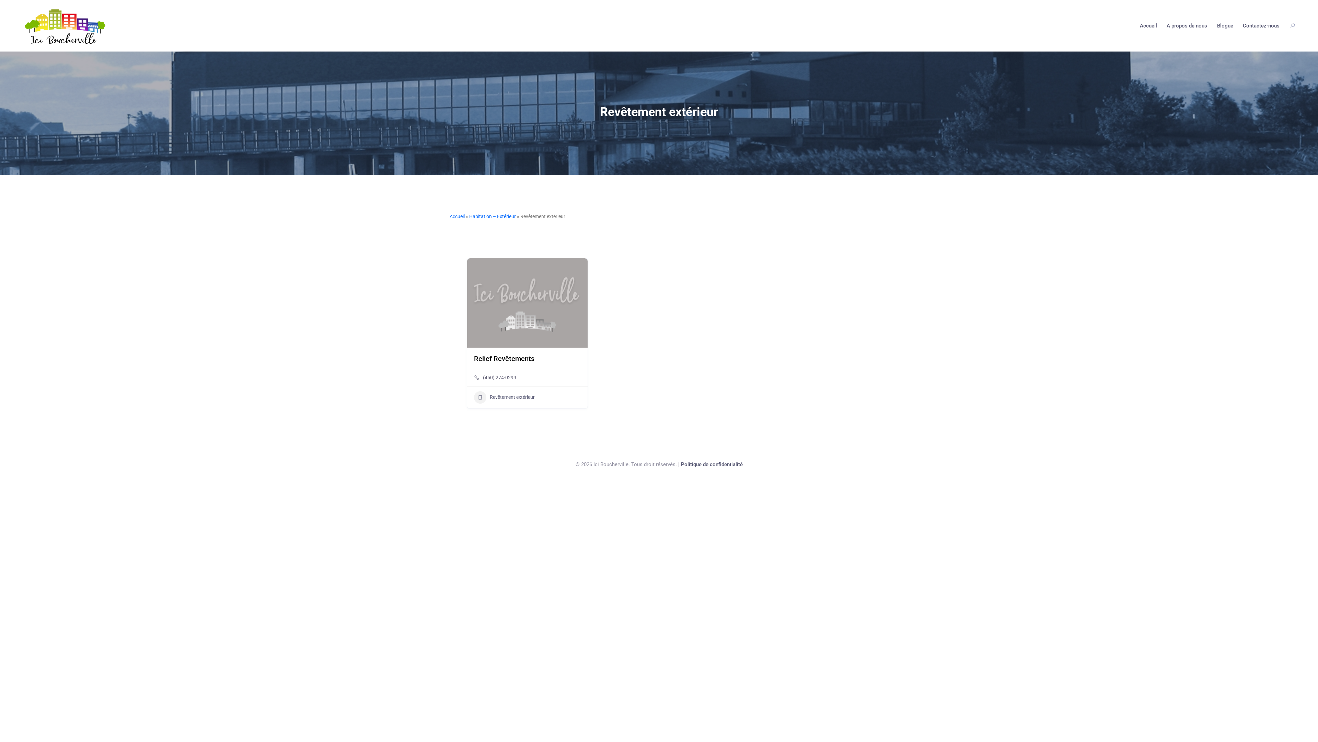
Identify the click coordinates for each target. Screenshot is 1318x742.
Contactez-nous (1261, 26)
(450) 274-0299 (499, 377)
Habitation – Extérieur (492, 216)
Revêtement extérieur (512, 397)
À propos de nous (1187, 26)
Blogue (1225, 26)
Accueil (1148, 26)
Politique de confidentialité (712, 464)
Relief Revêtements (504, 359)
